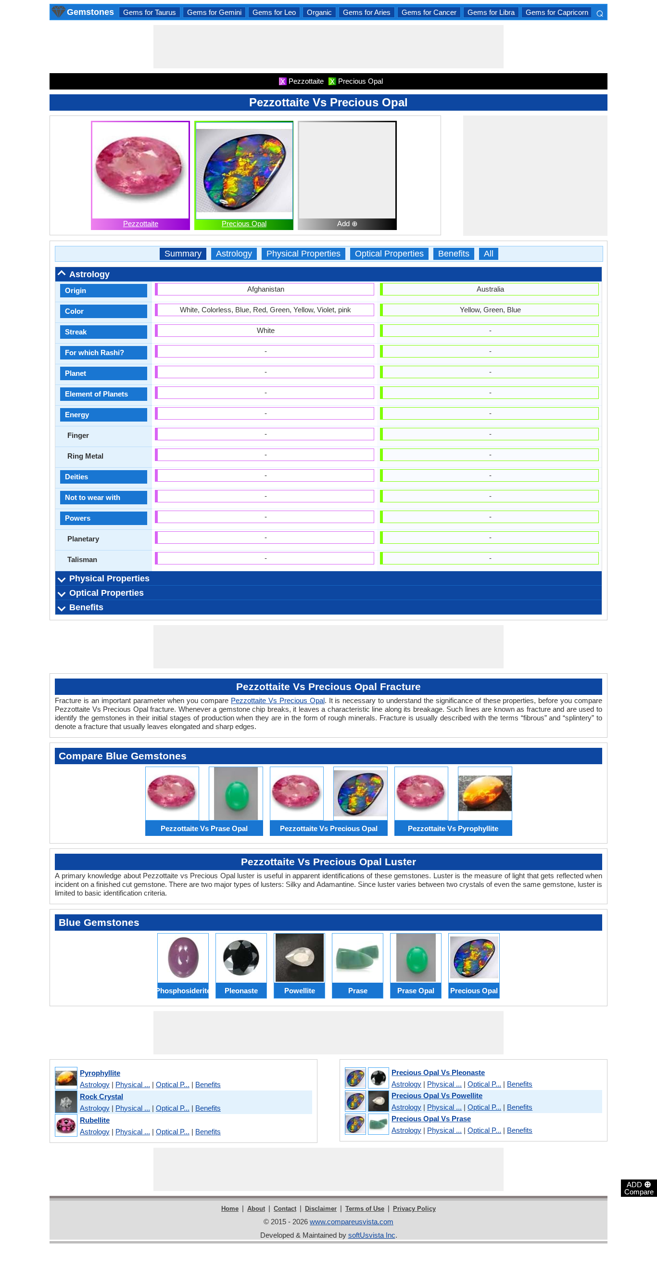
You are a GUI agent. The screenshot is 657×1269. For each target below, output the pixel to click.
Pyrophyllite (100, 1073)
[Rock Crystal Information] (65, 1102)
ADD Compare (639, 1187)
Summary (183, 253)
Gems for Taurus (149, 12)
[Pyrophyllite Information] (65, 1078)
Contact (285, 1208)
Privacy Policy (414, 1208)
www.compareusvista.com (351, 1222)
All (488, 253)
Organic (319, 12)
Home (230, 1208)
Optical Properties (389, 253)
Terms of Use (364, 1208)
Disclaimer (321, 1208)
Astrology (234, 253)
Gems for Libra (491, 12)
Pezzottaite (140, 223)
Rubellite (95, 1120)
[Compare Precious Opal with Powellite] (366, 1101)
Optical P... (173, 1084)
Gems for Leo (274, 12)
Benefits (453, 253)
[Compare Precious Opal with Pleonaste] (366, 1078)
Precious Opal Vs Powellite (437, 1095)
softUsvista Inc (371, 1235)
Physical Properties (303, 253)
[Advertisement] (328, 46)
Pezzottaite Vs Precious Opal (278, 700)
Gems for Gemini (214, 12)
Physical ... (132, 1084)
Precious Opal (244, 223)
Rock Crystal (101, 1096)
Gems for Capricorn (557, 12)
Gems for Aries (367, 12)
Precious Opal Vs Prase (431, 1119)
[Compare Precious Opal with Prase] (366, 1125)
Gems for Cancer (429, 12)
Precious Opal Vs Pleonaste (438, 1072)
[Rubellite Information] (65, 1126)
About (256, 1208)
